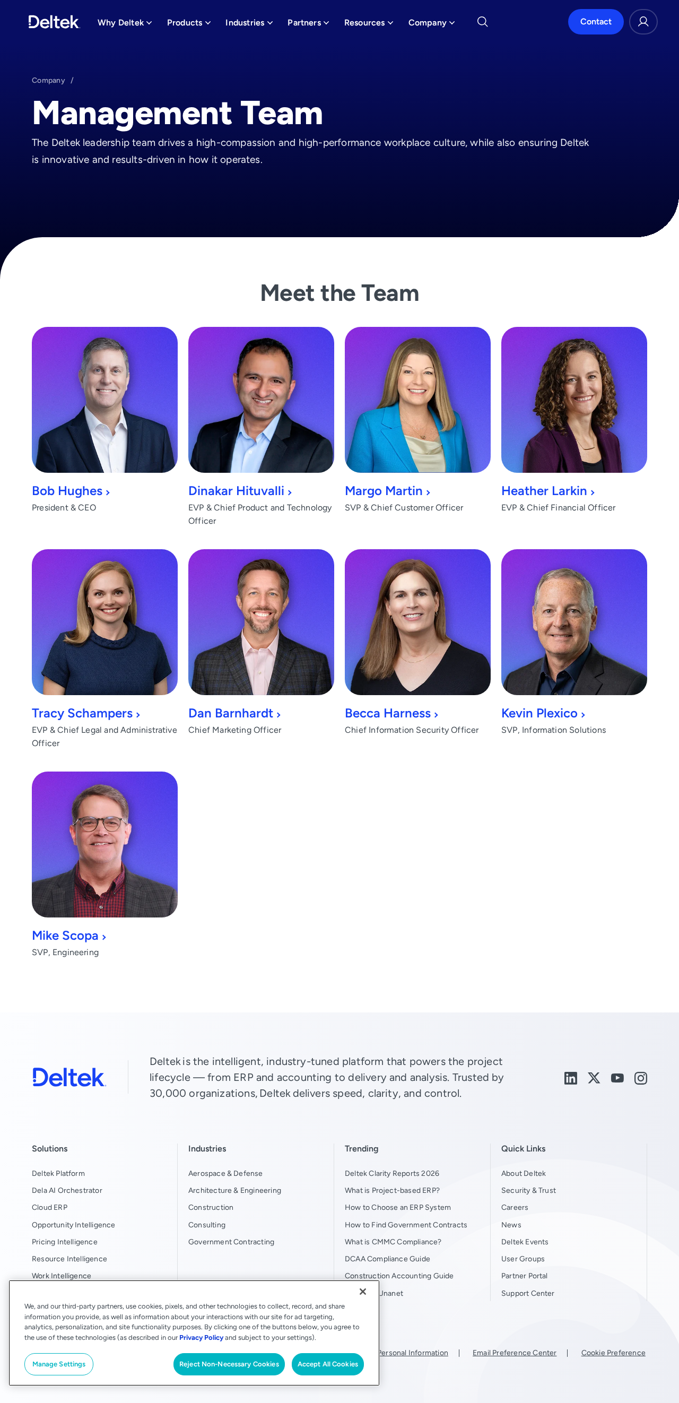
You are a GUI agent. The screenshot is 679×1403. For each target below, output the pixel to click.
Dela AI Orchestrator (67, 1190)
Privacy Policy (201, 1337)
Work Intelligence (61, 1275)
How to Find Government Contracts (406, 1224)
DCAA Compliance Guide (387, 1258)
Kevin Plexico (539, 713)
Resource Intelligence (69, 1258)
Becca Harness (388, 713)
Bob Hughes (67, 490)
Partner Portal (524, 1275)
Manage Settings (59, 1364)
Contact (596, 21)
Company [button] (431, 25)
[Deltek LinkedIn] (570, 1076)
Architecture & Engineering (234, 1190)
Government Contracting (231, 1241)
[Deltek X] (594, 1076)
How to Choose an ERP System (398, 1207)
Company (48, 80)
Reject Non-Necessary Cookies (229, 1364)
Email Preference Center (514, 1352)
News (511, 1224)
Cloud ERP (49, 1207)
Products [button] (189, 25)
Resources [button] (369, 25)
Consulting (206, 1224)
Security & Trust (528, 1190)
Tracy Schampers (82, 713)
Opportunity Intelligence (74, 1224)
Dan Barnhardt (230, 713)
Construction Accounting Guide (399, 1275)
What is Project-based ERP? (392, 1190)
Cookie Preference (613, 1352)
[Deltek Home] (54, 21)
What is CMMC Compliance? (393, 1241)
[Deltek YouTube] (617, 1076)
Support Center (528, 1293)
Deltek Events (525, 1241)
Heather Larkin (544, 490)
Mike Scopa (65, 935)
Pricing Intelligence (65, 1241)
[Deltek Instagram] (640, 1076)
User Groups (523, 1258)
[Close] (363, 1291)
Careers (514, 1207)
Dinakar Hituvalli (236, 490)
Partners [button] (308, 25)
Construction (210, 1207)
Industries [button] (249, 25)
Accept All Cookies (328, 1364)
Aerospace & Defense (225, 1173)
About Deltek (523, 1173)
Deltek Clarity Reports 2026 (392, 1173)
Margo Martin (384, 490)
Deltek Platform (58, 1173)
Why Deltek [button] (125, 25)
